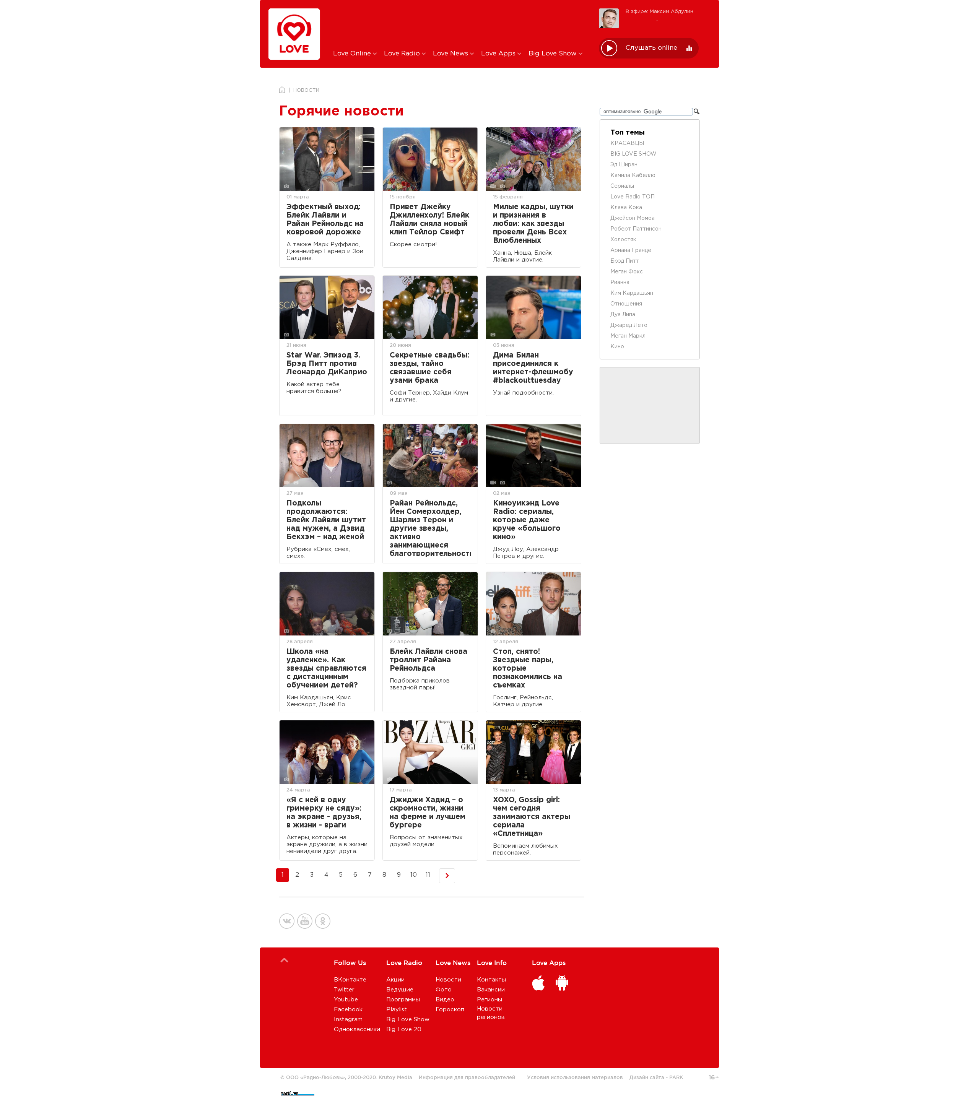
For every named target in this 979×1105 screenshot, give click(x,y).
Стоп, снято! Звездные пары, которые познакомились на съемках (527, 668)
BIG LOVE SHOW (633, 154)
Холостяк (623, 239)
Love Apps (499, 54)
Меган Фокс (626, 272)
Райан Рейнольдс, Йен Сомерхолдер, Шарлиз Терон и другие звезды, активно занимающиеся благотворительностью (430, 528)
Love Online (353, 54)
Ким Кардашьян (631, 293)
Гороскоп (450, 1009)
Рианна (619, 282)
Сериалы (622, 186)
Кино (617, 346)
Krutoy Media (395, 1077)
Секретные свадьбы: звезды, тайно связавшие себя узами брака (429, 368)
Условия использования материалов (575, 1077)
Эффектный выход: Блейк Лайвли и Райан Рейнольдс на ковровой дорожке (325, 220)
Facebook (348, 1009)
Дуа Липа (622, 314)
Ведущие (399, 989)
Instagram (348, 1019)
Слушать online (651, 48)
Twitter (344, 989)
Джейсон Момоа (632, 218)
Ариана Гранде (630, 250)
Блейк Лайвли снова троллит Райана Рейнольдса (428, 660)
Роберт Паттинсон (636, 229)
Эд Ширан (623, 164)
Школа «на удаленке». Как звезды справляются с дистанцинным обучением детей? (326, 668)
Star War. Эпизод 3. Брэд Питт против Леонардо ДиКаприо (326, 363)
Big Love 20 (403, 1029)
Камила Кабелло (632, 175)
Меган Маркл (628, 336)
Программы (403, 999)
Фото (444, 989)
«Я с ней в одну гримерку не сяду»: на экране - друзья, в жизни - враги (323, 813)
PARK (676, 1077)
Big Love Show (554, 54)
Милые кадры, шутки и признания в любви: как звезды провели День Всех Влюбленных (533, 224)
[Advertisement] (460, 24)
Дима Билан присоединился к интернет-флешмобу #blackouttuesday (533, 368)
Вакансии (491, 989)
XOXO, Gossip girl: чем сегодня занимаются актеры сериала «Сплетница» (531, 817)
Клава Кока (626, 207)
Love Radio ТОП (632, 197)
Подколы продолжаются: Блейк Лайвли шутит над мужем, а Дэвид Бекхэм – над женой (326, 520)
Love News (451, 54)
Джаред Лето (628, 325)
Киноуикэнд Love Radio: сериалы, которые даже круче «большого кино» (527, 520)
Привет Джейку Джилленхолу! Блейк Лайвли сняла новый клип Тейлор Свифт (429, 220)
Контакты (491, 979)
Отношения (626, 304)
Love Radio (403, 54)
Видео (445, 999)
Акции (395, 979)
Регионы (489, 999)
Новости (448, 979)
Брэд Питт (624, 261)
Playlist (396, 1009)
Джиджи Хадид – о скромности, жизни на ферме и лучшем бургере (427, 813)
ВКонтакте (350, 979)
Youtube (346, 999)
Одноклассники (357, 1029)
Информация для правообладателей (467, 1077)
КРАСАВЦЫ (627, 143)
